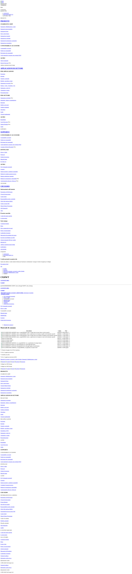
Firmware (3, 154)
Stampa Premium (4, 124)
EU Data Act (3, 161)
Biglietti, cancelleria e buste (6, 81)
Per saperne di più (4, 264)
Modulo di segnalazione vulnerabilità (9, 178)
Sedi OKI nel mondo (5, 504)
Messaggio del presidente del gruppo (8, 235)
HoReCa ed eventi (5, 105)
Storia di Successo (4, 63)
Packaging (3, 74)
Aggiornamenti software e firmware (8, 181)
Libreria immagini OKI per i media (8, 240)
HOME (5, 268)
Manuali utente (4, 159)
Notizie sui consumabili (6, 50)
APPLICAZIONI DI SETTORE (12, 68)
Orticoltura (3, 109)
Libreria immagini (4, 548)
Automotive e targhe (5, 90)
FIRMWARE (6, 301)
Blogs (2, 226)
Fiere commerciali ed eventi (7, 228)
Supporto (5, 270)
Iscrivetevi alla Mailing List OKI (8, 237)
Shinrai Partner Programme (6, 206)
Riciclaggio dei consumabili (7, 53)
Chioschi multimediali (5, 114)
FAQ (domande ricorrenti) (6, 167)
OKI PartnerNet (4, 208)
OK (1, 266)
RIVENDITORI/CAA (8, 14)
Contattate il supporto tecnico (7, 485)
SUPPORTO (5, 132)
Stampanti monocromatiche (6, 29)
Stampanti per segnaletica (6, 43)
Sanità (2, 112)
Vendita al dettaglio (5, 107)
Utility (2, 126)
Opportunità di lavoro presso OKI (8, 511)
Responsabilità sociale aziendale (7, 506)
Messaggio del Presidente (6, 551)
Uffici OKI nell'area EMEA (7, 201)
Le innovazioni (4, 218)
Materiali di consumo (8, 324)
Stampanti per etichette (5, 38)
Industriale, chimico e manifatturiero (8, 100)
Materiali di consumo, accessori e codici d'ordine (13, 271)
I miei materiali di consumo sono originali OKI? (11, 55)
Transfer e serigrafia (5, 78)
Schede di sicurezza (5, 157)
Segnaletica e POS (5, 430)
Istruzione (3, 102)
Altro (2, 210)
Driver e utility (6, 297)
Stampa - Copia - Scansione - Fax (8, 85)
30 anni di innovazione (5, 194)
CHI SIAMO (5, 186)
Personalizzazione (4, 92)
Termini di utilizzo (4, 555)
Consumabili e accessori (6, 48)
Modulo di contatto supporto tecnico (8, 174)
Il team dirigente (4, 502)
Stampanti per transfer (5, 36)
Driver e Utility (4, 152)
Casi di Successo (4, 122)
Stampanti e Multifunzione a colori (8, 26)
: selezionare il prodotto (17, 292)
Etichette (2, 76)
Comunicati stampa (5, 223)
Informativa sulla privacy (6, 558)
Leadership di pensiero (5, 233)
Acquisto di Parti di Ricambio (7, 147)
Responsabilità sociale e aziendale (8, 199)
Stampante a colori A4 (5, 88)
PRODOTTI (5, 21)
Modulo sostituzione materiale (7, 176)
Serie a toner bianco (5, 33)
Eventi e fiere (3, 544)
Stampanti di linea (4, 31)
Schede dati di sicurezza (8, 303)
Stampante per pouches (6, 83)
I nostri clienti (3, 196)
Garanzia (2, 169)
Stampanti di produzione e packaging (9, 40)
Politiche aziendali (4, 520)
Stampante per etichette (6, 98)
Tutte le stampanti (4, 60)
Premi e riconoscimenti (5, 230)
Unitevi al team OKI (5, 203)
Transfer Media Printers (6, 385)
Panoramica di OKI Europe (6, 192)
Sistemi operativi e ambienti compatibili (9, 171)
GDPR (2, 527)
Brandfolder (3, 119)
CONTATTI (6, 13)
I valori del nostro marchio (6, 216)
